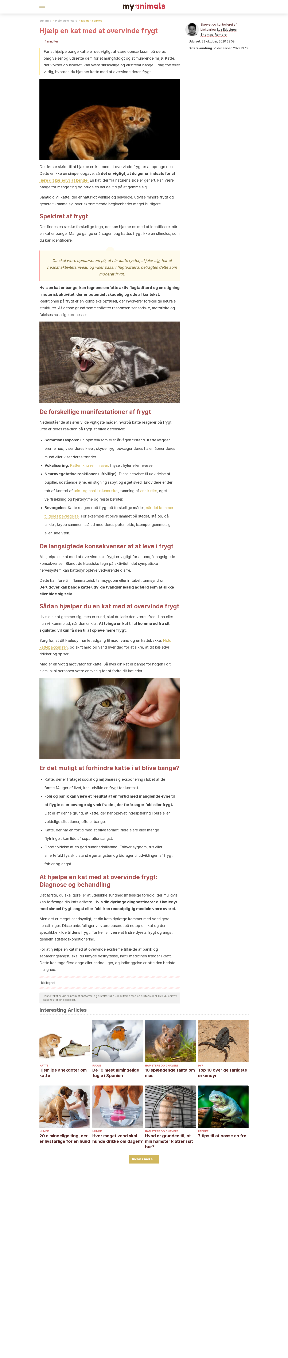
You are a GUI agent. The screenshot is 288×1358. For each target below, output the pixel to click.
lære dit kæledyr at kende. (64, 180)
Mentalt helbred (91, 20)
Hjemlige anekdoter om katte (63, 1073)
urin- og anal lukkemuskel (95, 491)
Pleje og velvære (66, 20)
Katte (43, 1065)
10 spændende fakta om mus (170, 1073)
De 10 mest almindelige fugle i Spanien (115, 1073)
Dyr (200, 1065)
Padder (203, 1131)
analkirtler (148, 491)
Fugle (96, 1065)
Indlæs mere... (144, 1159)
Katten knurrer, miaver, (89, 465)
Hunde (44, 1131)
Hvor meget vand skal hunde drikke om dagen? (117, 1138)
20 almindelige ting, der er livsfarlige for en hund (64, 1138)
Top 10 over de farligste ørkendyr (222, 1073)
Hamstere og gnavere (161, 1065)
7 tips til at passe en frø (222, 1135)
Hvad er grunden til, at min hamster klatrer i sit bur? (169, 1141)
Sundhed (45, 20)
